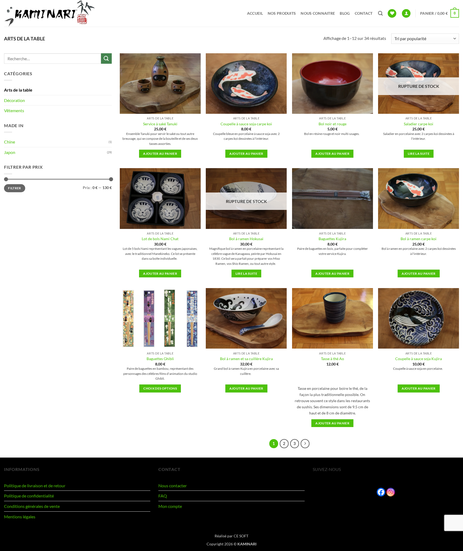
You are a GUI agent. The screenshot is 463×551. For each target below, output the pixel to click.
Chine (9, 141)
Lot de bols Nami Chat (160, 238)
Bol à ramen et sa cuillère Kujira (246, 358)
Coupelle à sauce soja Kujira (418, 358)
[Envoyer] (106, 58)
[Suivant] (305, 443)
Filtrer (14, 188)
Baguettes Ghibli (160, 358)
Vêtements (14, 110)
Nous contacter (172, 485)
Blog (345, 13)
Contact (364, 13)
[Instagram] (390, 492)
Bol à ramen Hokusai (246, 238)
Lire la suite (419, 153)
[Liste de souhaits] (392, 13)
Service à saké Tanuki (160, 124)
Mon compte (170, 506)
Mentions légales (19, 516)
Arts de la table (18, 89)
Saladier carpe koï (418, 124)
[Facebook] (381, 492)
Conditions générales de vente (32, 506)
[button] (406, 13)
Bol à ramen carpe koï (418, 238)
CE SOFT (241, 536)
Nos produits (282, 13)
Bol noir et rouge (332, 124)
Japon (9, 152)
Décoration (14, 100)
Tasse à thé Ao (332, 358)
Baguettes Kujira (332, 238)
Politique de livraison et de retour (34, 485)
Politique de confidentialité (29, 495)
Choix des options (160, 388)
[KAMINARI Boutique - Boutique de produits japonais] (49, 13)
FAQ (162, 495)
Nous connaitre (318, 13)
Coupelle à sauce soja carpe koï (246, 124)
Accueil (255, 13)
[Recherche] (380, 13)
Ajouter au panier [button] (160, 153)
